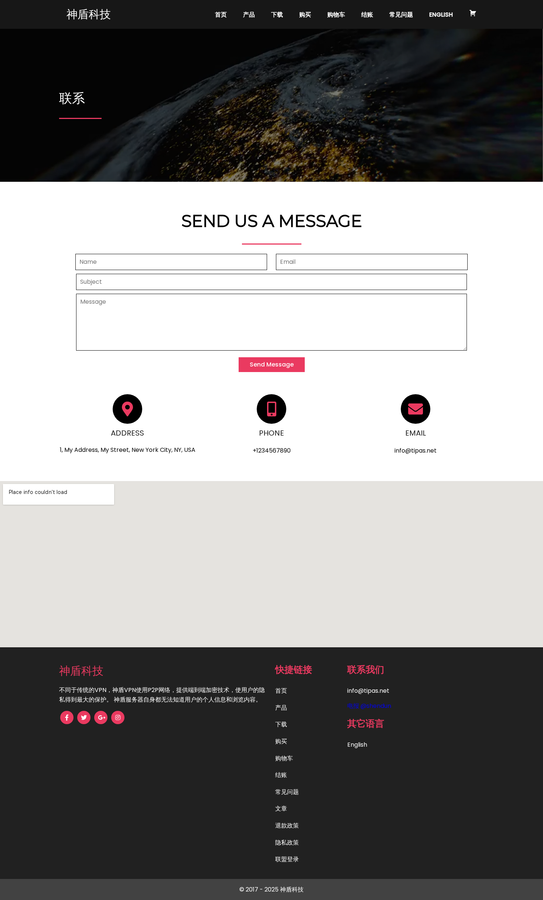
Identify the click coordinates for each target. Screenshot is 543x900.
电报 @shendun (369, 706)
